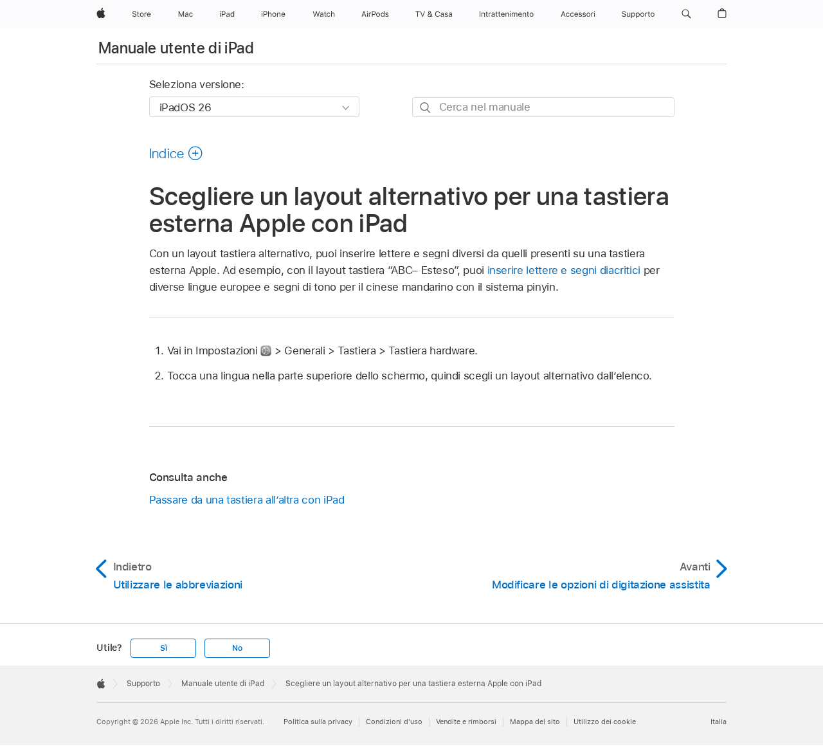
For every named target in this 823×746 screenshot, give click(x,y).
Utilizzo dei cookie (605, 721)
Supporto (143, 683)
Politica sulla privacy (318, 721)
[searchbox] (543, 107)
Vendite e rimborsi (466, 721)
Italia (718, 721)
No (237, 648)
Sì (163, 648)
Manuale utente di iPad (176, 48)
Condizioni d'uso (394, 721)
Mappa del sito (535, 721)
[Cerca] (426, 107)
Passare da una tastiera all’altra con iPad (247, 499)
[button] (686, 14)
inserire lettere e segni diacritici (564, 270)
